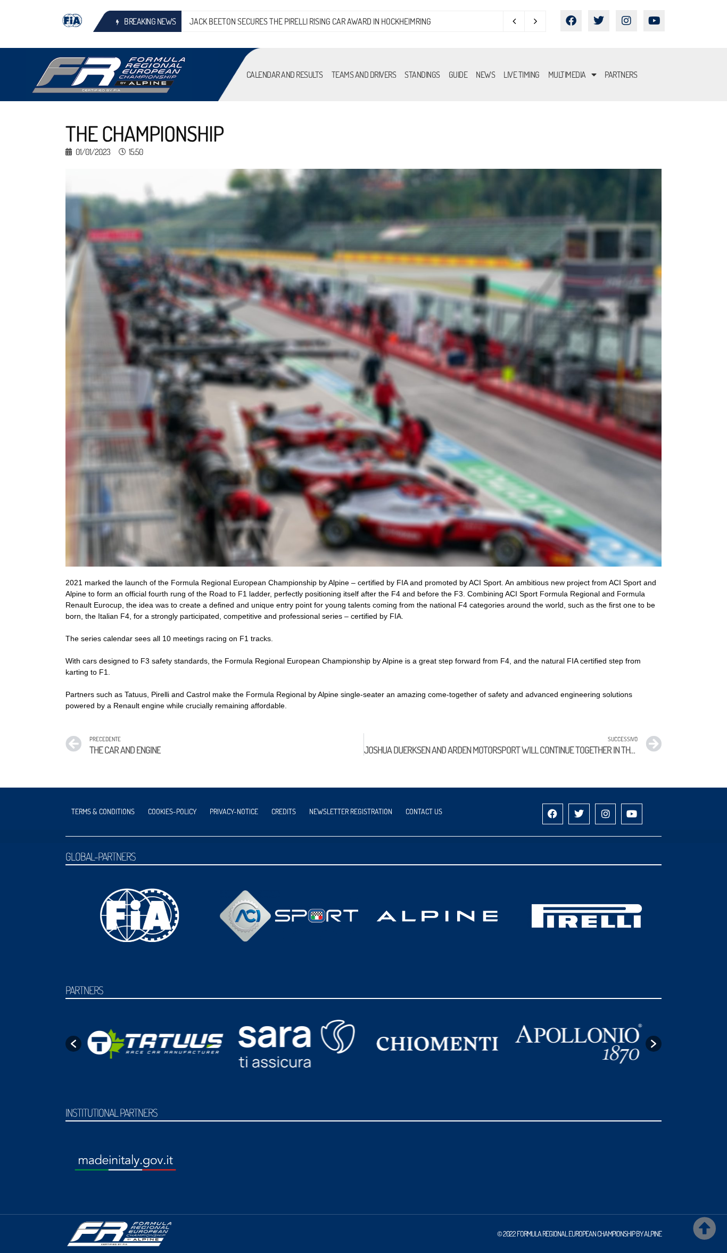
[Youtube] (654, 20)
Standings (422, 74)
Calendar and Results (284, 74)
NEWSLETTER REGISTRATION (350, 811)
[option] (152, 1044)
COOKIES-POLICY (172, 811)
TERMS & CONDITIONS (103, 811)
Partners (621, 74)
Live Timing (521, 74)
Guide (458, 74)
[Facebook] (571, 20)
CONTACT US (424, 811)
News (485, 74)
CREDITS (283, 811)
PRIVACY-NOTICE (234, 811)
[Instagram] (626, 20)
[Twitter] (598, 20)
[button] (73, 1044)
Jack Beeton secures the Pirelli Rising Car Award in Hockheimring (310, 21)
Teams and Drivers (364, 74)
